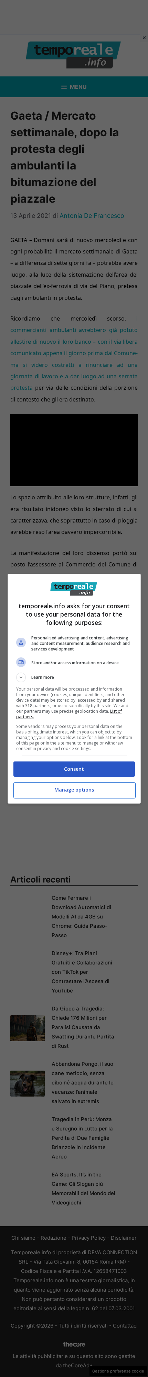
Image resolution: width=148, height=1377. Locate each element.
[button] (74, 677)
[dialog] (74, 689)
